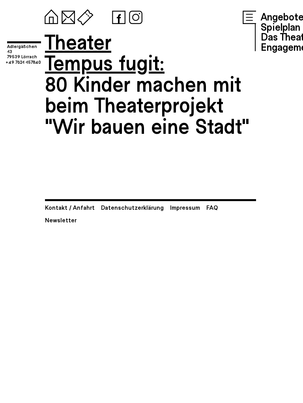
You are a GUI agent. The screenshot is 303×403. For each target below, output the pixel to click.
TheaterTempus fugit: (105, 51)
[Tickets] (84, 16)
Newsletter (61, 220)
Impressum (185, 207)
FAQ (212, 207)
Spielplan (280, 26)
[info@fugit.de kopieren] (67, 16)
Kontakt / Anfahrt (70, 207)
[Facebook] (117, 16)
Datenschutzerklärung (132, 207)
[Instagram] (134, 16)
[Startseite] (50, 16)
